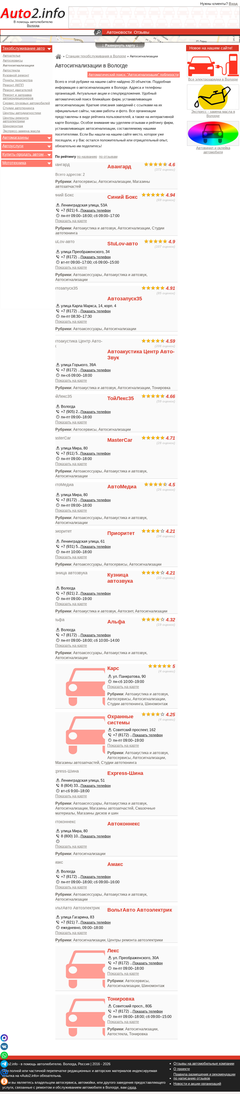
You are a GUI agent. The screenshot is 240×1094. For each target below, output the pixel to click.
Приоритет (121, 533)
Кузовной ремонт (16, 75)
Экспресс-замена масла (21, 131)
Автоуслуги (12, 146)
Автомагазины (15, 137)
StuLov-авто (122, 244)
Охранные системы (120, 720)
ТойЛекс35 (120, 398)
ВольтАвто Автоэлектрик (139, 910)
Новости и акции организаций (197, 1084)
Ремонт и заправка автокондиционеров (18, 96)
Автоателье (11, 55)
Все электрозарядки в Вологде (213, 79)
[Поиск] (98, 32)
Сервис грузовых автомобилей (26, 103)
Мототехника (14, 163)
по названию (87, 156)
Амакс (115, 864)
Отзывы (141, 32)
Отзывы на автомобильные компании (203, 1063)
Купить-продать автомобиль (25, 154)
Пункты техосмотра (18, 80)
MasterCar (119, 440)
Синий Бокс (122, 197)
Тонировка (120, 999)
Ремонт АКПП (13, 85)
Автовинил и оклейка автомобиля (213, 150)
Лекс (113, 951)
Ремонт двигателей (17, 90)
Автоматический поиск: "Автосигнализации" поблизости (134, 75)
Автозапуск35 (124, 299)
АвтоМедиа (121, 487)
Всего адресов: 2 (70, 174)
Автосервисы (13, 60)
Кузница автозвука (120, 578)
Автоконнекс (123, 824)
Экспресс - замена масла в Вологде (213, 114)
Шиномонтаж (13, 126)
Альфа (116, 622)
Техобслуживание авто (23, 48)
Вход (233, 4)
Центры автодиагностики (22, 113)
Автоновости (119, 32)
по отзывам (108, 156)
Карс (113, 668)
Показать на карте (71, 221)
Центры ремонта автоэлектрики (16, 119)
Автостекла (11, 70)
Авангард (119, 166)
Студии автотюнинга (18, 108)
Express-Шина (125, 773)
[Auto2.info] (33, 13)
